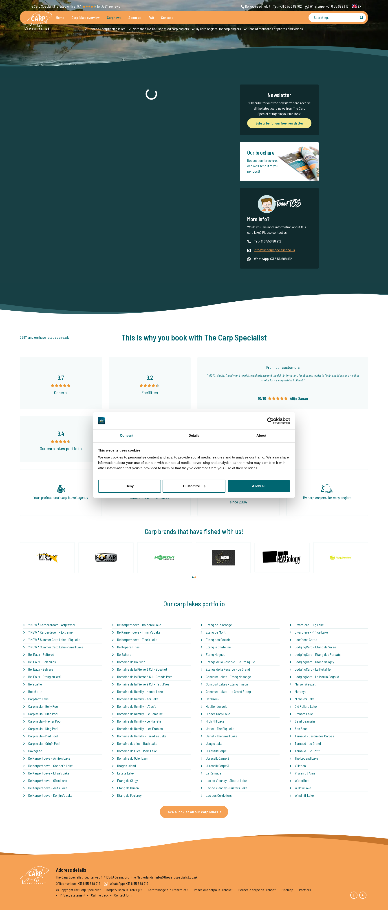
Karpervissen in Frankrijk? (124, 890)
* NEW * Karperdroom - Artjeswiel (51, 625)
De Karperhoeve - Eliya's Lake (48, 773)
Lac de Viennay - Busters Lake (226, 788)
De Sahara (124, 654)
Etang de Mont (215, 632)
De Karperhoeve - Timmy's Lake (139, 632)
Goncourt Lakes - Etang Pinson (227, 684)
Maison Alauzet (305, 684)
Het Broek (212, 699)
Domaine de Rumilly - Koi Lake (138, 699)
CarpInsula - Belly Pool (43, 706)
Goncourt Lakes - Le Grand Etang (228, 691)
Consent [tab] (126, 435)
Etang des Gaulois (218, 639)
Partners (305, 890)
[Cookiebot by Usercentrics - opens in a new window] (270, 420)
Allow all (258, 486)
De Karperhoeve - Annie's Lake (49, 758)
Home (60, 17)
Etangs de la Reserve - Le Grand (228, 669)
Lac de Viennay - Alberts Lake (226, 780)
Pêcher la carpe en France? (257, 890)
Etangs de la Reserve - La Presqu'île (230, 662)
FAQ (151, 17)
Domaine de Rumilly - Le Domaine (140, 714)
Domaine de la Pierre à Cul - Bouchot (142, 669)
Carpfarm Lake (38, 699)
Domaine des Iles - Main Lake (137, 751)
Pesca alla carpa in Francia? (213, 890)
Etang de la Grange (219, 625)
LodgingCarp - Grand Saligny (314, 662)
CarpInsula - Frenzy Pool (44, 721)
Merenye (300, 691)
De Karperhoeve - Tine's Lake (137, 639)
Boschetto (35, 691)
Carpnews (114, 17)
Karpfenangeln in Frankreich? (168, 890)
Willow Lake (303, 788)
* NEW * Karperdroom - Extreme (50, 632)
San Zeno (301, 728)
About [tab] (261, 435)
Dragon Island (126, 765)
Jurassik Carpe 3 (217, 765)
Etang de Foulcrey (129, 795)
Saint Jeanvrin (305, 721)
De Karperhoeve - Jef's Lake (47, 788)
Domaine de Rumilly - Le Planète (139, 721)
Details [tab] (194, 435)
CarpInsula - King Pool (43, 728)
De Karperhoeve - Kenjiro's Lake (50, 795)
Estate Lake (125, 773)
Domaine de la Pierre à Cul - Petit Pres (143, 684)
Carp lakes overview (85, 17)
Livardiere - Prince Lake (311, 632)
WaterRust (302, 780)
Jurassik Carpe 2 (217, 758)
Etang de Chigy (127, 780)
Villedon (300, 765)
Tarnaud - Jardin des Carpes (314, 736)
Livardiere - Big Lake (309, 625)
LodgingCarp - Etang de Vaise (315, 647)
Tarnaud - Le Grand (308, 743)
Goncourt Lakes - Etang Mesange (228, 676)
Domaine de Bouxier (131, 662)
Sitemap (287, 890)
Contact (167, 17)
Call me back (99, 895)
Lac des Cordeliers (219, 795)
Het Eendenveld (216, 706)
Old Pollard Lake (306, 706)
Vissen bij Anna (305, 773)
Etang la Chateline (218, 647)
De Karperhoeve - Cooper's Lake (50, 765)
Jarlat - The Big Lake (220, 728)
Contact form (123, 895)
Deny (130, 486)
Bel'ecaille (35, 684)
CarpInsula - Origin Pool (44, 743)
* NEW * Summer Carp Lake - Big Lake (54, 639)
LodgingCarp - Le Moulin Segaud (317, 676)
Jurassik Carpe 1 (217, 751)
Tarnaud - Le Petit (307, 751)
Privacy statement (72, 895)
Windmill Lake (304, 795)
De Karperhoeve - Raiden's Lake (139, 625)
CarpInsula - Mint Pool (43, 736)
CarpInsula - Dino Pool (43, 714)
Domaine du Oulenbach (132, 758)
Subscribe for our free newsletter (279, 123)
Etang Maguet (215, 654)
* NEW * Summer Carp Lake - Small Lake (55, 647)
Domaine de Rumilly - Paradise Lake (142, 736)
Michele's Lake (305, 699)
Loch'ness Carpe (306, 639)
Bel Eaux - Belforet (41, 654)
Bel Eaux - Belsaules (42, 662)
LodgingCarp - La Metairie (313, 669)
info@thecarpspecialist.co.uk (274, 250)
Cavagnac (35, 751)
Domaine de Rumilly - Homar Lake (140, 691)
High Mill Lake (215, 721)
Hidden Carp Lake (218, 714)
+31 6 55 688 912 (337, 6)
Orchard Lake (304, 714)
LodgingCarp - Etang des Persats (318, 654)
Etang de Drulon (128, 788)
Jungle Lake (214, 743)
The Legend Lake (306, 758)
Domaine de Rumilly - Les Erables (140, 728)
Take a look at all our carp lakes (192, 811)
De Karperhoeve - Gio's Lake (47, 780)
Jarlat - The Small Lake (221, 736)
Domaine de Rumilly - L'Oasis (136, 706)
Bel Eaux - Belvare (40, 669)
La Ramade (213, 773)
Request (253, 160)
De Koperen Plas (128, 647)
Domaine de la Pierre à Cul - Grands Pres (144, 676)
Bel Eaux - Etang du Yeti (44, 676)
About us (134, 17)
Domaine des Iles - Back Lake (137, 743)
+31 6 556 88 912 (291, 6)
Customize (191, 486)
